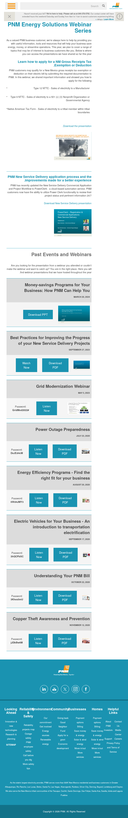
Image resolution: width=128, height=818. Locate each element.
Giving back (62, 718)
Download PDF (55, 365)
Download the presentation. (77, 126)
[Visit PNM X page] (64, 688)
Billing (97, 726)
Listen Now (47, 408)
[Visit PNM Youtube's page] (53, 688)
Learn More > (105, 19)
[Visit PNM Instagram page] (75, 688)
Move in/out (97, 748)
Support (108, 738)
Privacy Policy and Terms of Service (113, 747)
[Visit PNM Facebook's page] (85, 688)
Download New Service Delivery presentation (68, 203)
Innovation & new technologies (11, 726)
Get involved (46, 726)
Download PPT (38, 314)
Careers (118, 738)
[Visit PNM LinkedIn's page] (43, 688)
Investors (108, 730)
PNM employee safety (28, 746)
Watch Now (26, 365)
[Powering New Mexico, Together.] (116, 5)
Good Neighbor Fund (62, 727)
